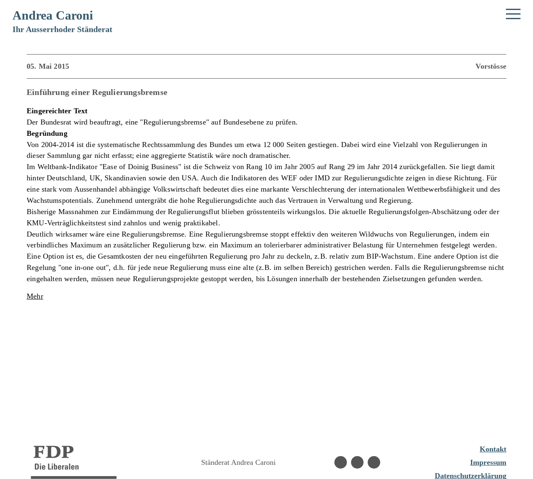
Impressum (488, 462)
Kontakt (493, 449)
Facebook (340, 462)
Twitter (374, 462)
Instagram (357, 462)
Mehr (35, 296)
